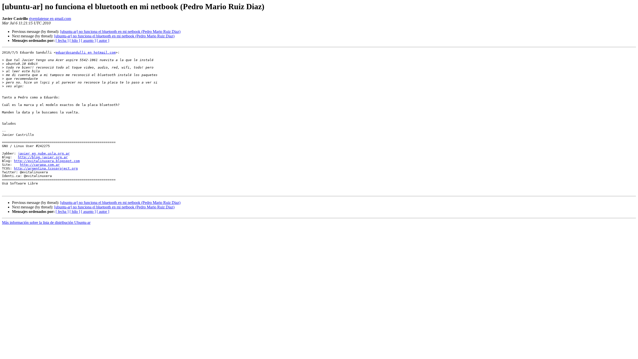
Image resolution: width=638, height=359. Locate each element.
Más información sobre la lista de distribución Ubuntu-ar (46, 222)
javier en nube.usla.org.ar (44, 153)
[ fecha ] (62, 40)
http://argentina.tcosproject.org (46, 168)
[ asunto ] (88, 40)
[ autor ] (103, 40)
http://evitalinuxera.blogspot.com (47, 161)
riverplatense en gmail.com (50, 18)
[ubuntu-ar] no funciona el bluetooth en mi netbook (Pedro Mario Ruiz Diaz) (120, 31)
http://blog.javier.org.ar (43, 157)
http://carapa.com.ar (40, 165)
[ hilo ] (75, 40)
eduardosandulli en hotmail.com (86, 52)
